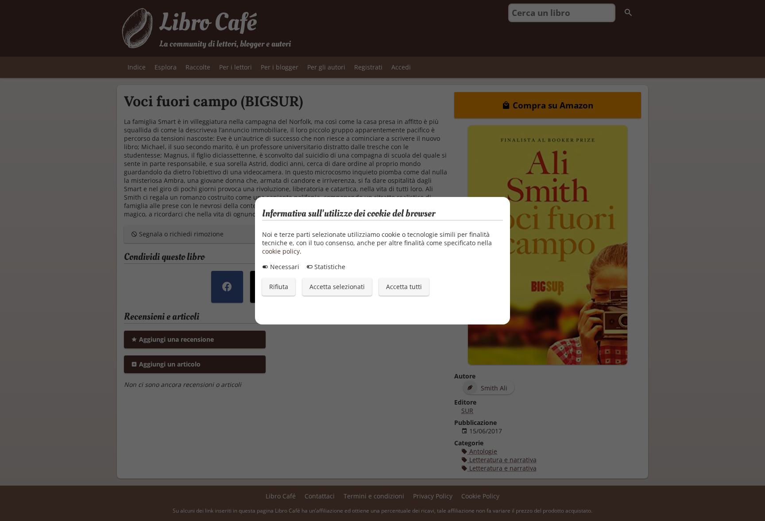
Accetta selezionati (337, 286)
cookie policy (281, 251)
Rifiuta (278, 286)
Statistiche (329, 266)
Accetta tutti (404, 286)
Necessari (283, 266)
